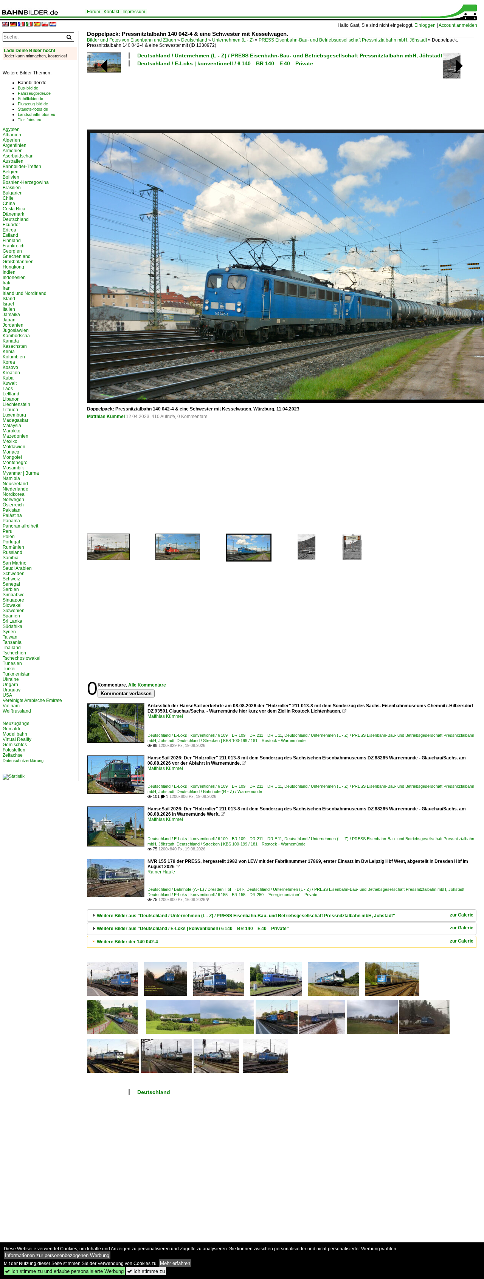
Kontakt (111, 11)
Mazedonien (15, 436)
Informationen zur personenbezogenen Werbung (57, 1255)
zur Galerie (461, 915)
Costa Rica (14, 208)
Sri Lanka (12, 621)
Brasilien (12, 187)
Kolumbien (14, 356)
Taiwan (10, 637)
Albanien (12, 134)
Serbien (11, 589)
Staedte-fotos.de (33, 109)
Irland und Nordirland (25, 293)
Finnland (12, 240)
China (9, 203)
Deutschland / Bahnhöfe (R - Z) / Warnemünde (219, 791)
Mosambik (13, 468)
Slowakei (12, 605)
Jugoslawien (16, 330)
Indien (9, 272)
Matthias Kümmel (106, 416)
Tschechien (14, 653)
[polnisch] (45, 25)
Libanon (11, 399)
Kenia (9, 351)
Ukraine (11, 679)
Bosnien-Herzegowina (26, 182)
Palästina (12, 515)
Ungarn (10, 684)
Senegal (11, 584)
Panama (11, 520)
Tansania (12, 642)
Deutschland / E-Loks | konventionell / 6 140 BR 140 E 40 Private (225, 63)
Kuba (8, 378)
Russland (12, 552)
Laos (8, 388)
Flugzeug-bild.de (33, 104)
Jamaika (11, 314)
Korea (9, 362)
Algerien (11, 140)
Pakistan (11, 510)
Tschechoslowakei (21, 658)
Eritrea (9, 230)
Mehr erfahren (175, 1263)
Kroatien (11, 372)
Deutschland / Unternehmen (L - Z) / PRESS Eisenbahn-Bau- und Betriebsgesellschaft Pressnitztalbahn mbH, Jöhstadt (289, 55)
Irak (6, 282)
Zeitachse (13, 755)
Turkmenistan (17, 674)
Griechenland (17, 256)
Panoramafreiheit (20, 526)
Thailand (12, 647)
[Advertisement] (280, 97)
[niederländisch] (53, 25)
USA (7, 695)
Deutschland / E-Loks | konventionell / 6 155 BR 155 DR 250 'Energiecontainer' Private (232, 894)
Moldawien (14, 446)
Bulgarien (13, 193)
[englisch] (5, 25)
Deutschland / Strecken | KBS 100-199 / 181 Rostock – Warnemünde (241, 740)
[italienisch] (29, 25)
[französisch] (21, 25)
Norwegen (13, 499)
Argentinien (14, 145)
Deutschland (194, 40)
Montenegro (15, 462)
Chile (8, 198)
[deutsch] (13, 25)
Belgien (11, 171)
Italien (9, 309)
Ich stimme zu (146, 1271)
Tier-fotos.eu (29, 119)
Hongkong (13, 267)
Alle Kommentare (147, 685)
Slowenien (14, 610)
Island (9, 298)
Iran (7, 288)
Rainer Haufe (161, 872)
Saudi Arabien (17, 568)
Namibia (11, 478)
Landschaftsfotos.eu (36, 114)
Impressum (134, 11)
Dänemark (13, 214)
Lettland (11, 394)
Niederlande (15, 489)
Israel (8, 304)
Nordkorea (14, 494)
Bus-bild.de (28, 88)
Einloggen (425, 25)
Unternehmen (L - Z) (233, 40)
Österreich (13, 505)
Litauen (10, 409)
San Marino (14, 563)
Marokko (11, 431)
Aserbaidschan (18, 156)
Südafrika (12, 626)
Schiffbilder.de (30, 98)
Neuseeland (15, 483)
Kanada (11, 341)
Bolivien (11, 177)
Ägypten (11, 129)
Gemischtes (15, 744)
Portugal (11, 542)
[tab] (281, 915)
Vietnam (11, 705)
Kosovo (10, 367)
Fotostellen (14, 750)
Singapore (13, 600)
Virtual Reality (17, 739)
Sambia (11, 557)
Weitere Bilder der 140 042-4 (127, 941)
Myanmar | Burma (21, 473)
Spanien (11, 616)
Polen (9, 536)
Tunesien (12, 663)
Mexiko (10, 441)
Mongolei (12, 457)
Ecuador (11, 224)
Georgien (12, 251)
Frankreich (14, 245)
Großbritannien (18, 261)
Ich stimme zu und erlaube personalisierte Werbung (64, 1271)
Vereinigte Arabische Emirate (32, 700)
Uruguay (11, 690)
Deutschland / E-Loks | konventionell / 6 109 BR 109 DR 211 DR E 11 (214, 735)
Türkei (9, 668)
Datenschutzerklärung (23, 760)
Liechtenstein (16, 404)
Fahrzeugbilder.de (34, 93)
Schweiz (11, 579)
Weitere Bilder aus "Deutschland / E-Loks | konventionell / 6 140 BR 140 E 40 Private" (193, 928)
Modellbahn (15, 734)
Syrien (9, 631)
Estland (10, 235)
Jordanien (13, 325)
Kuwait (10, 383)
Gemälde (12, 728)
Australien (13, 161)
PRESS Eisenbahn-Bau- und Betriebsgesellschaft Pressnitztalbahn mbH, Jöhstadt (343, 40)
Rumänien (13, 547)
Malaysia (12, 425)
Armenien (13, 150)
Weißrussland (17, 711)
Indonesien (14, 277)
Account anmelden (458, 25)
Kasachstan (15, 346)
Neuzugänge (16, 723)
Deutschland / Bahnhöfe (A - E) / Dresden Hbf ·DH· (195, 889)
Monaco (11, 452)
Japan (9, 319)
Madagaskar (15, 420)
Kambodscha (16, 335)
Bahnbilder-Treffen (22, 166)
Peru (7, 531)
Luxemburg (14, 415)
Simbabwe (14, 594)
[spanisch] (37, 25)
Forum (93, 11)
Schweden (14, 573)
